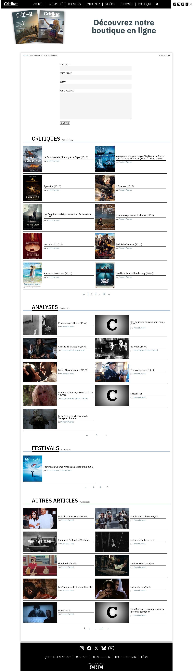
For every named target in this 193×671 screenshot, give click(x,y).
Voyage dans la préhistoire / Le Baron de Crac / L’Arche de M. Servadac (140, 157)
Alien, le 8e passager (72, 346)
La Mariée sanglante (140, 587)
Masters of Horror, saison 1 (75, 393)
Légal (145, 657)
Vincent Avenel (53, 161)
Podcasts (126, 4)
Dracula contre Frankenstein (72, 516)
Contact (82, 657)
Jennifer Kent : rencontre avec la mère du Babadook (147, 610)
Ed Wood (138, 346)
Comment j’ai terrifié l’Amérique (74, 540)
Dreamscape (64, 610)
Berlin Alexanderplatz (73, 370)
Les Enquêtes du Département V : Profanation (67, 215)
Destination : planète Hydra (144, 516)
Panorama (93, 4)
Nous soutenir (125, 657)
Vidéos (110, 4)
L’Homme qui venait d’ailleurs (135, 215)
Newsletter (101, 657)
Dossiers (74, 4)
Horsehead (53, 244)
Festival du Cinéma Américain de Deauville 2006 (68, 466)
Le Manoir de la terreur (142, 540)
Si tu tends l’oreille (67, 563)
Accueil (38, 4)
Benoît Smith (79, 350)
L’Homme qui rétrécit (72, 323)
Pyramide (52, 186)
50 (104, 294)
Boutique (145, 4)
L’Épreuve (125, 186)
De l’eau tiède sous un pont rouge (147, 323)
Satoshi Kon (136, 393)
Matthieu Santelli (81, 398)
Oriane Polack (66, 470)
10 (101, 628)
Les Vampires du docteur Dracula (75, 587)
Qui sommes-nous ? (58, 657)
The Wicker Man (142, 370)
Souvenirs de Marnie (58, 273)
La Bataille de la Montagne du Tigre (66, 157)
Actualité (56, 4)
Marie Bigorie (139, 350)
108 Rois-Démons (129, 244)
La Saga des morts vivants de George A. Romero (73, 417)
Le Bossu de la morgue (142, 563)
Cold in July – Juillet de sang (134, 273)
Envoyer (65, 123)
